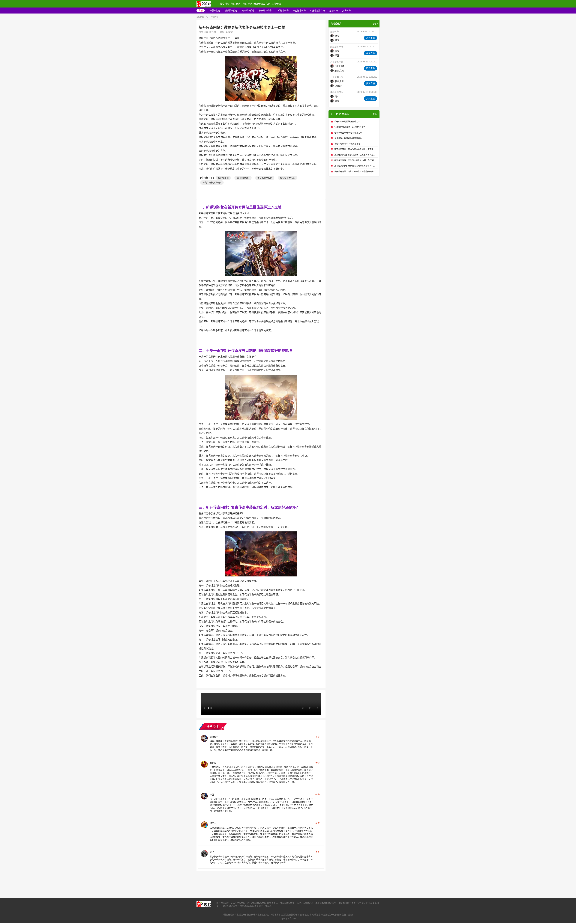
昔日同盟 (339, 66)
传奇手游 (247, 3)
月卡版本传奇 (214, 10)
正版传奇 (276, 3)
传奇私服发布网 (264, 177)
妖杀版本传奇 (231, 10)
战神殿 (338, 85)
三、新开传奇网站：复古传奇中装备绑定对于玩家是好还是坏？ (249, 507)
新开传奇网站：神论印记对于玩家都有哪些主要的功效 (355, 154)
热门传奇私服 (243, 177)
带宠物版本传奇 (317, 10)
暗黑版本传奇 (248, 10)
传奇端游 (235, 3)
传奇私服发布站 (287, 177)
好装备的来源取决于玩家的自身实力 (350, 127)
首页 (207, 16)
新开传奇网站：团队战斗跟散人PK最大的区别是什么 (355, 160)
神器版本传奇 (265, 10)
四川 (336, 96)
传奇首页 (225, 3)
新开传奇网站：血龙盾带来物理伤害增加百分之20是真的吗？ (355, 165)
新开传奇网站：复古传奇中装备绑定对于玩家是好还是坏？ (355, 149)
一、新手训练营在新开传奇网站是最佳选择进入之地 (240, 207)
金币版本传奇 (282, 10)
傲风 (336, 101)
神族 (336, 51)
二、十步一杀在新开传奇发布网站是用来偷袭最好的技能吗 (245, 350)
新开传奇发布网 (262, 3)
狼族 (336, 36)
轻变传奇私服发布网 (211, 182)
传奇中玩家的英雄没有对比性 (347, 121)
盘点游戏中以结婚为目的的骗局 (348, 138)
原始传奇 (333, 10)
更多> (375, 23)
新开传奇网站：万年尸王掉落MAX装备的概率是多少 (355, 171)
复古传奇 (346, 10)
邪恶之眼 (339, 70)
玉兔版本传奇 (299, 10)
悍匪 (336, 40)
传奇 (317, 736)
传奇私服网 (223, 177)
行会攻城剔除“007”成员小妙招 (347, 143)
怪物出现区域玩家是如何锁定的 (348, 132)
